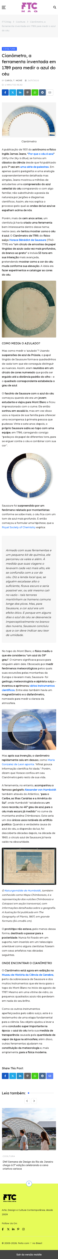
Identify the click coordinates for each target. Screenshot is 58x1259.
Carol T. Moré (13, 80)
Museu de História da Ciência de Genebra (27, 974)
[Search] (54, 7)
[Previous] (27, 1101)
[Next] (34, 1101)
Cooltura (9, 1156)
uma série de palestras (34, 166)
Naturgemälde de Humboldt (22, 890)
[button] (4, 7)
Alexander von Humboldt (40, 789)
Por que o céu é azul (41, 153)
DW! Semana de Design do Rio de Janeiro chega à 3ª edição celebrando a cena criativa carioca (28, 1165)
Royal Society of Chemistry (19, 527)
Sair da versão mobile (29, 1254)
